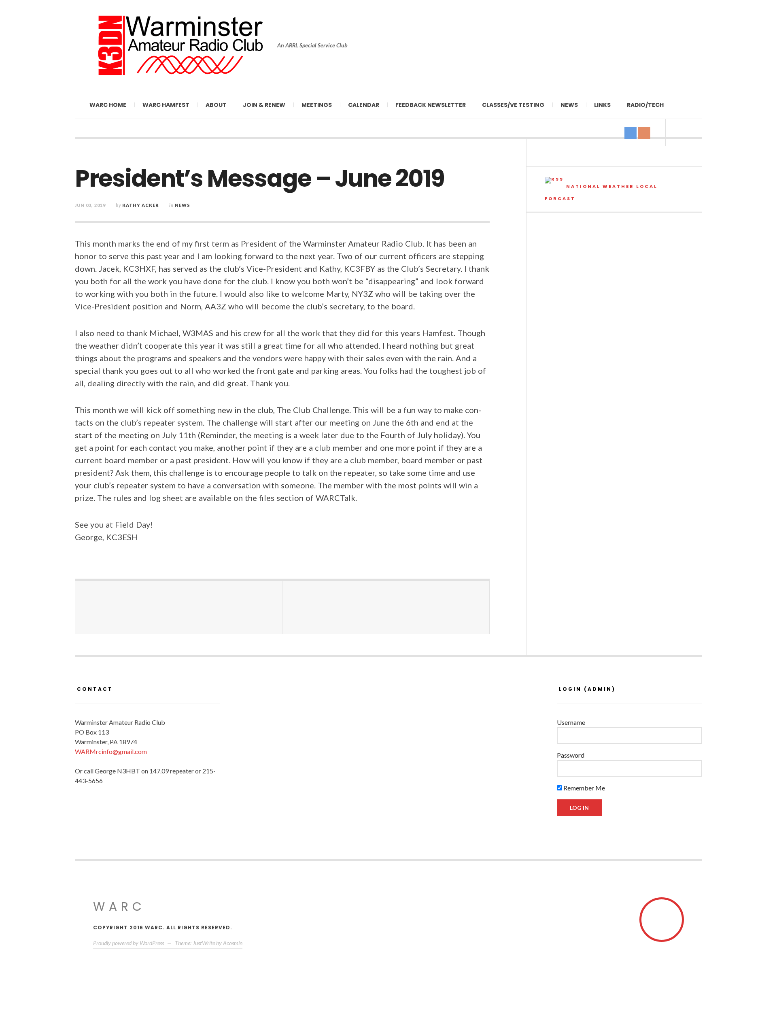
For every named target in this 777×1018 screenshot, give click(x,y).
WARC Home (107, 105)
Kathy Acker (140, 205)
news (182, 205)
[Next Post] (386, 607)
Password (570, 755)
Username (571, 722)
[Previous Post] (178, 607)
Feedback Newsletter (430, 105)
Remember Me (583, 788)
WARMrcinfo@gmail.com (111, 751)
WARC (119, 906)
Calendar (363, 105)
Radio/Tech (645, 105)
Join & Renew (264, 105)
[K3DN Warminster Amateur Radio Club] (180, 45)
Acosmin (232, 942)
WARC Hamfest (165, 105)
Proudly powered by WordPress (128, 942)
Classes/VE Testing (513, 105)
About (216, 105)
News (569, 105)
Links (602, 105)
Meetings (316, 105)
